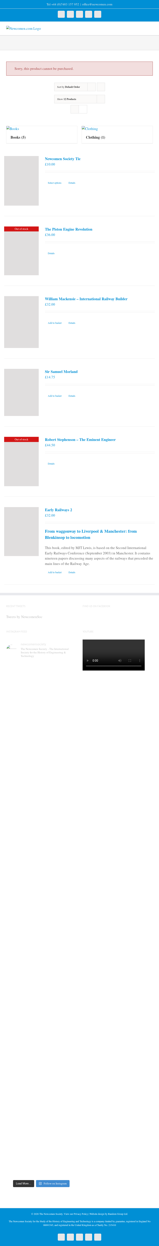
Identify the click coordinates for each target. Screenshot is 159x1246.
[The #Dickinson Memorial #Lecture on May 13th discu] (59, 715)
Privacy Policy (81, 1213)
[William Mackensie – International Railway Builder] (21, 322)
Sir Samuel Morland (61, 371)
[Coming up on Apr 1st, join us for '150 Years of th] (59, 925)
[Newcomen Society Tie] (21, 181)
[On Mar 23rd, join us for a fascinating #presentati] (23, 1032)
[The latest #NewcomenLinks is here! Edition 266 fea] (23, 712)
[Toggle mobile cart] (143, 28)
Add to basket (54, 322)
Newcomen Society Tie (63, 158)
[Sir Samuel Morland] (21, 392)
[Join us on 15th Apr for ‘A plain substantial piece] (23, 917)
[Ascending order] (101, 87)
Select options (54, 182)
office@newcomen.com (97, 4)
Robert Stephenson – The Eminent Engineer (80, 439)
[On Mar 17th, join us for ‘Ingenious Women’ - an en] (59, 1027)
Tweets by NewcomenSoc (24, 616)
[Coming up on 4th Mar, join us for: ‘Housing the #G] (59, 1124)
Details (72, 182)
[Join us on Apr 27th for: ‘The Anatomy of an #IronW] (23, 817)
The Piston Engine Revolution (68, 229)
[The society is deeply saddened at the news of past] (59, 815)
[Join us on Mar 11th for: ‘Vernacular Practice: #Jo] (23, 1129)
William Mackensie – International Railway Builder (86, 298)
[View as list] (83, 109)
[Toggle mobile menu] (151, 28)
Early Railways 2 (58, 509)
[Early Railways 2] (21, 531)
